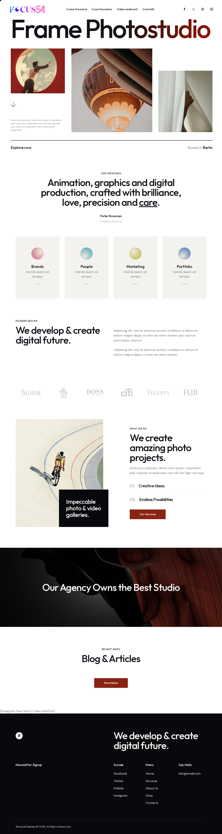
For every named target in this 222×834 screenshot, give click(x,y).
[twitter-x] (193, 9)
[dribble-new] (202, 9)
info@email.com (190, 773)
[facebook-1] (184, 9)
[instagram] (211, 9)
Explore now (21, 147)
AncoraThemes (25, 826)
